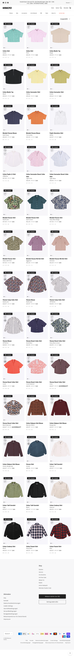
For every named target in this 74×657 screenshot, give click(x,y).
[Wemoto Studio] (7, 8)
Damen (41, 569)
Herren (41, 572)
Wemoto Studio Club (45, 588)
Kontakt (6, 600)
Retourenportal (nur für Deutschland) (15, 616)
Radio (47, 13)
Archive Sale (62, 13)
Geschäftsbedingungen (11, 608)
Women (11, 13)
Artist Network (34, 13)
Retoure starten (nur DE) (52, 596)
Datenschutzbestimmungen (12, 603)
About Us (54, 13)
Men (17, 13)
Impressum (7, 619)
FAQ (5, 598)
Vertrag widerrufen (52, 602)
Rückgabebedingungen (11, 614)
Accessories (24, 13)
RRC (41, 13)
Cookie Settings (8, 606)
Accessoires (42, 575)
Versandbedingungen (10, 611)
